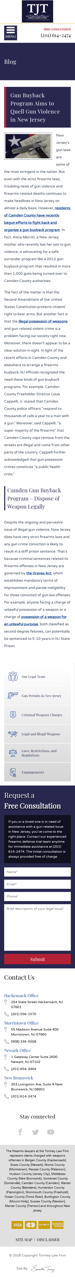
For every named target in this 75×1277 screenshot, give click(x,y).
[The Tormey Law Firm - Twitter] (35, 1132)
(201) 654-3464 (23, 1069)
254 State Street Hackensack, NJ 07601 (37, 1004)
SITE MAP (24, 1239)
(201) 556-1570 (23, 1014)
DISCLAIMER (48, 1239)
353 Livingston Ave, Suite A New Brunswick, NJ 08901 (36, 1086)
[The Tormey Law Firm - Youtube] (50, 1132)
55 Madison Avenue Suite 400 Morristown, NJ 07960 (35, 1032)
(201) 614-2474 (56, 35)
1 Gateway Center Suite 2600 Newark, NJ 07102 (34, 1059)
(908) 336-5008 (23, 1041)
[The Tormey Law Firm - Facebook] (20, 1132)
